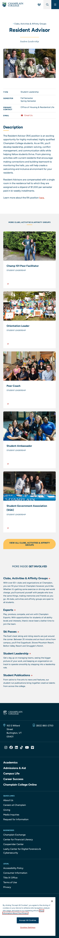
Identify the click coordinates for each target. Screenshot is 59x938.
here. (41, 197)
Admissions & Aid (14, 768)
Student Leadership (15, 653)
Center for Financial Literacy (18, 839)
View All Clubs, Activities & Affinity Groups (29, 544)
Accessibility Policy (13, 868)
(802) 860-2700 (44, 725)
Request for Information (16, 819)
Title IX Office (10, 877)
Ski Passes (10, 631)
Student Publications (16, 675)
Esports (8, 610)
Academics (10, 762)
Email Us (28, 115)
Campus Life (11, 773)
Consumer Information (15, 872)
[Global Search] (47, 4)
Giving (6, 809)
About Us (8, 800)
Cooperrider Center (13, 844)
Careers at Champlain (14, 805)
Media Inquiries (11, 814)
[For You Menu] (39, 4)
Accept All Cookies (27, 920)
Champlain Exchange (14, 834)
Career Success (13, 779)
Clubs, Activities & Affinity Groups (30, 24)
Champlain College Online (20, 784)
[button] (29, 259)
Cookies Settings (27, 927)
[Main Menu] (55, 4)
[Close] (52, 901)
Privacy (7, 887)
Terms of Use (10, 882)
